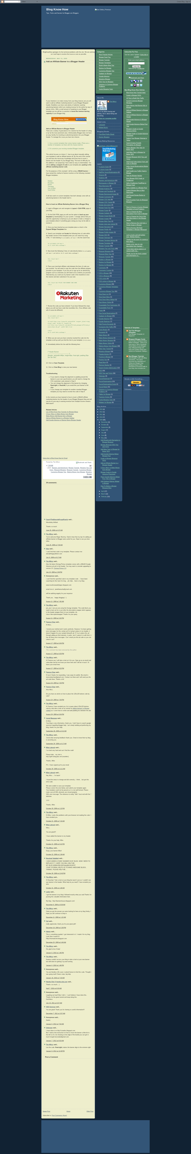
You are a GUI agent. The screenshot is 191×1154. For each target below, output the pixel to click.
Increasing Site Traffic (106, 327)
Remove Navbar (104, 365)
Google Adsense (104, 76)
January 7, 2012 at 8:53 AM (55, 1041)
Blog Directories (104, 186)
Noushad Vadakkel (52, 858)
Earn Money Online (105, 302)
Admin (48, 931)
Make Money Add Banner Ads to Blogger (59, 416)
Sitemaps (102, 376)
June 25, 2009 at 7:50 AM (54, 545)
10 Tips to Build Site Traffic (135, 98)
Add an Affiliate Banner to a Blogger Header (65, 61)
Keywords (102, 332)
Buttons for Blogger (105, 68)
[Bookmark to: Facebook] (138, 82)
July (102, 432)
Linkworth (102, 125)
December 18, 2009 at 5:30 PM (56, 928)
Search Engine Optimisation (108, 368)
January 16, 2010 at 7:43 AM (55, 978)
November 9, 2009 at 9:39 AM (55, 905)
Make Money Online (105, 343)
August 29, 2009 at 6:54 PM (55, 714)
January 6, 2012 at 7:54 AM (55, 1024)
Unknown (49, 1028)
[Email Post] (90, 465)
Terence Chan (50, 622)
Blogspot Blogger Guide (137, 339)
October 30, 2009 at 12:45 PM (55, 873)
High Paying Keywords (106, 324)
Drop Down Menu (104, 297)
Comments (102, 268)
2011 (101, 414)
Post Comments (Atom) (59, 1115)
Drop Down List (104, 294)
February (104, 496)
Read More (102, 362)
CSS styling (103, 278)
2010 (101, 417)
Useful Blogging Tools (106, 89)
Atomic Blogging (104, 137)
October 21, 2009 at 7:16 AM (55, 821)
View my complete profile (107, 118)
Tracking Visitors (104, 397)
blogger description (105, 205)
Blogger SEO (103, 235)
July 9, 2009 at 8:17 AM (53, 557)
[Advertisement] (95, 33)
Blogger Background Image (107, 194)
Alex (47, 549)
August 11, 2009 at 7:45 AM (55, 601)
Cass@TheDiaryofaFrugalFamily (57, 519)
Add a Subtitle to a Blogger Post (136, 188)
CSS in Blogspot (104, 276)
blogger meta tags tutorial (107, 224)
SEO (100, 370)
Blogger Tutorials (74, 468)
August (103, 430)
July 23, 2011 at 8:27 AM (54, 1003)
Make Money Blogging (106, 340)
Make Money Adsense (106, 338)
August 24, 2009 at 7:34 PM (55, 700)
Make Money (103, 335)
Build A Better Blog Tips (106, 65)
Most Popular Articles (106, 54)
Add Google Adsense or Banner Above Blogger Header (63, 420)
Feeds (101, 310)
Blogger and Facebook (106, 191)
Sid (47, 921)
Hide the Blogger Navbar (134, 175)
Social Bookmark (104, 379)
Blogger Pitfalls (104, 229)
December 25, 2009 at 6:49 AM (56, 942)
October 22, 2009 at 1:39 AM (55, 854)
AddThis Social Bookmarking (108, 172)
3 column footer (104, 167)
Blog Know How (57, 9)
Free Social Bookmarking (107, 313)
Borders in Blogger (105, 259)
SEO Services (50, 1007)
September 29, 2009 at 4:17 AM (56, 744)
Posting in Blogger (105, 357)
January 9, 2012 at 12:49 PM (55, 1051)
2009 (101, 420)
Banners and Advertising (60, 468)
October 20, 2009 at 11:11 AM (55, 769)
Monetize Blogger (104, 79)
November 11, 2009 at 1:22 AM (56, 917)
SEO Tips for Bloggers (106, 82)
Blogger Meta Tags (105, 221)
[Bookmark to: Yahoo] (135, 86)
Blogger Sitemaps (104, 238)
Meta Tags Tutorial (105, 349)
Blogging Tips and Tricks (107, 248)
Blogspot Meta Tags (105, 254)
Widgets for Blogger (105, 402)
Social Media (103, 387)
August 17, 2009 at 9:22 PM (55, 668)
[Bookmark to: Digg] (132, 82)
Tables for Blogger (105, 394)
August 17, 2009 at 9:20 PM (55, 654)
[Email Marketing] (109, 160)
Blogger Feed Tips (105, 57)
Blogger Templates (105, 63)
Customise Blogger (85, 470)
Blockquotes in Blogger (106, 183)
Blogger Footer (103, 210)
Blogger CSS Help (105, 199)
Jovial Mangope (51, 718)
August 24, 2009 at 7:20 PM (55, 683)
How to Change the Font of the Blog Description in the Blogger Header (136, 218)
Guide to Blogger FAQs (133, 95)
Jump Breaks (103, 330)
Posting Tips (103, 359)
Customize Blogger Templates (108, 287)
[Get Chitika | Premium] (103, 10)
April (102, 491)
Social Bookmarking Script (107, 384)
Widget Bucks (103, 127)
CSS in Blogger (104, 273)
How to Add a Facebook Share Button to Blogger (138, 341)
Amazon (101, 175)
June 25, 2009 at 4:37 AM (54, 530)
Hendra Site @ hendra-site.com (56, 982)
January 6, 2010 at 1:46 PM (55, 953)
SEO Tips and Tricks (105, 373)
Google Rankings (104, 321)
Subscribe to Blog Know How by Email (55, 458)
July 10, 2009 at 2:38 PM (54, 572)
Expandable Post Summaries (108, 305)
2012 (101, 412)
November (104, 422)
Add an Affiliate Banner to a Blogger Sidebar (60, 418)
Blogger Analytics (104, 189)
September (105, 427)
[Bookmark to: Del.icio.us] (135, 82)
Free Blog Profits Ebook (106, 134)
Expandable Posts (105, 308)
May (102, 438)
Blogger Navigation (105, 227)
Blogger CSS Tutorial (105, 202)
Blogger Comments (105, 197)
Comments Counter (105, 270)
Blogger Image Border (106, 216)
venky (48, 892)
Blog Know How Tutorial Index (136, 92)
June (103, 435)
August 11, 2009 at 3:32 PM (55, 618)
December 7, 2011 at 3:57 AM (55, 1013)
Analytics (102, 178)
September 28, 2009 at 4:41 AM (56, 731)
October (104, 425)
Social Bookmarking (105, 381)
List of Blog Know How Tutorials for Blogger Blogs (62, 412)
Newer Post (46, 1111)
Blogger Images (104, 218)
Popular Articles (104, 354)
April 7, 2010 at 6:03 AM (54, 988)
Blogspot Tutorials (72, 470)
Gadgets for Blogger (105, 73)
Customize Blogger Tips (58, 472)
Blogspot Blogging (60, 470)
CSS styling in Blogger (106, 281)
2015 (101, 409)
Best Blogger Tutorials (136, 356)
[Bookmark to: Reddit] (141, 82)
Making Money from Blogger (76, 472)
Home (68, 1111)
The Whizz (49, 534)
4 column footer (104, 169)
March (103, 494)
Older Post (90, 1111)
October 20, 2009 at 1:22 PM (55, 808)
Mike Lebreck (50, 747)
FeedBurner (140, 68)
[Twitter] (141, 86)
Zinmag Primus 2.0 (60, 568)
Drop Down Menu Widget (107, 299)
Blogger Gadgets (104, 213)
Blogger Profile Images (106, 232)
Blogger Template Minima (107, 240)
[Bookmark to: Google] (138, 86)
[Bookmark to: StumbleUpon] (132, 86)
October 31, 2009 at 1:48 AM (55, 888)
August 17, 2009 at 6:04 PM (55, 643)
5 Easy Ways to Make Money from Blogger (60, 414)
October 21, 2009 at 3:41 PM (55, 844)
